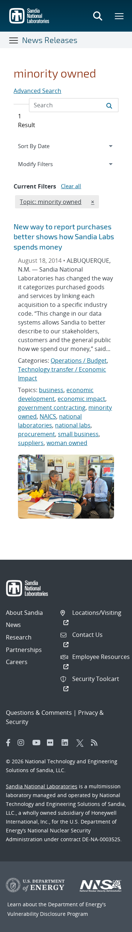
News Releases (49, 39)
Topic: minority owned (50, 201)
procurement (36, 434)
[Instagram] (23, 742)
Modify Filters (44, 164)
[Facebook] (8, 742)
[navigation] (66, 146)
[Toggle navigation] (14, 40)
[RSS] (96, 742)
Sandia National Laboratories (41, 786)
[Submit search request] (109, 105)
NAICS (48, 416)
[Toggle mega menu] (119, 16)
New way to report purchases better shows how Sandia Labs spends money (64, 236)
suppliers (31, 443)
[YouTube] (37, 742)
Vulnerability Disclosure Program (47, 913)
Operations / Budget (79, 360)
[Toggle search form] (97, 16)
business (51, 390)
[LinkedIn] (67, 742)
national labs (73, 425)
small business (78, 434)
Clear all (71, 186)
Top (110, 924)
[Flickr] (52, 742)
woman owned (67, 443)
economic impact (81, 399)
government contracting (51, 408)
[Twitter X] (81, 742)
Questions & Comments (39, 713)
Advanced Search (37, 91)
